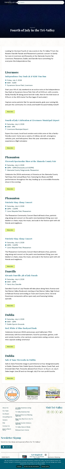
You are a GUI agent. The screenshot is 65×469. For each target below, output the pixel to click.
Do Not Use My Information (31, 466)
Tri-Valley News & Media (22, 427)
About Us (5, 408)
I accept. (19, 466)
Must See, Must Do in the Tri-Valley (24, 419)
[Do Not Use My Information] (63, 464)
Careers (5, 420)
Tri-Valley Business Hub (22, 412)
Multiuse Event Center (22, 430)
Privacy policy (45, 466)
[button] (16, 2)
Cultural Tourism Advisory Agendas (23, 423)
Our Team (6, 411)
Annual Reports (7, 417)
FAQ (4, 423)
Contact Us (6, 426)
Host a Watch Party (7, 429)
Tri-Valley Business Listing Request (23, 408)
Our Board (6, 414)
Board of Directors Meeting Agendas (23, 415)
